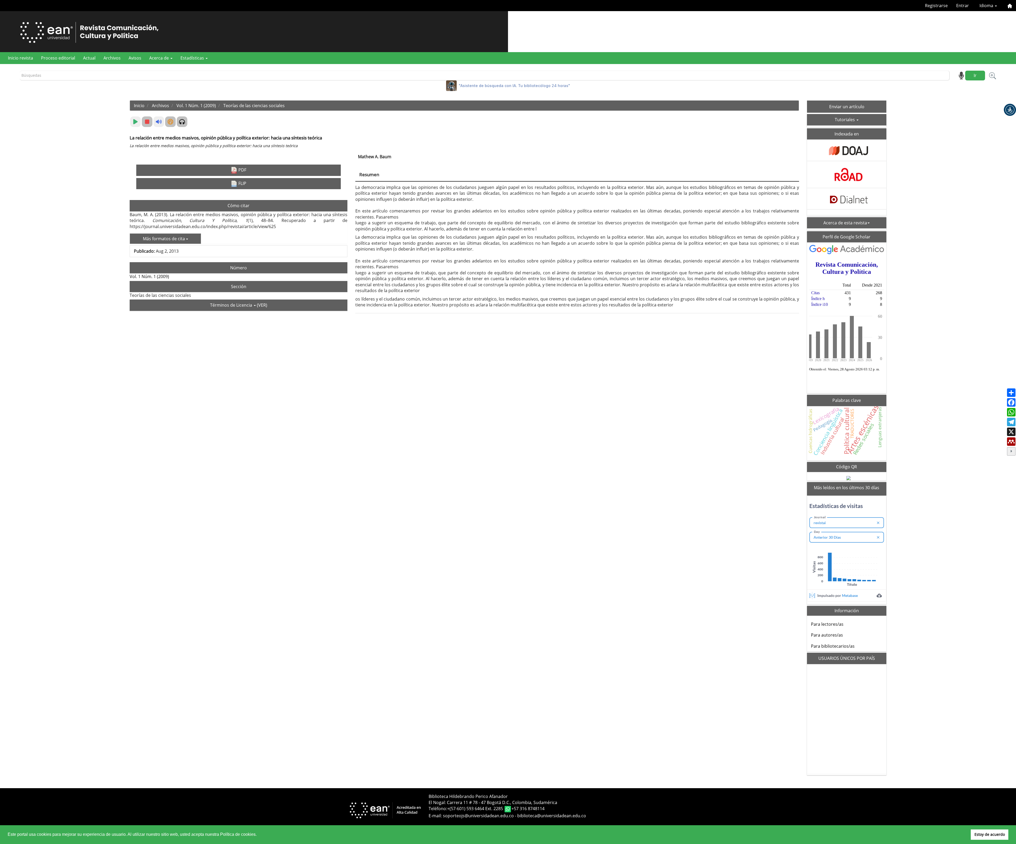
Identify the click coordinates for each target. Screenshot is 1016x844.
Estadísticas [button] (192, 58)
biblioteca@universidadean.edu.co (551, 816)
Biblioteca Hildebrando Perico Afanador (468, 796)
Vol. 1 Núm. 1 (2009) (196, 105)
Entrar (962, 5)
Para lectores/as (827, 624)
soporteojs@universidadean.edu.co (478, 816)
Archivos (112, 58)
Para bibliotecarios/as (833, 646)
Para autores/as (827, 635)
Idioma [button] (986, 5)
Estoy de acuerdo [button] (989, 834)
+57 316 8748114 (528, 808)
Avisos (135, 58)
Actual (89, 58)
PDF (241, 170)
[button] (1010, 110)
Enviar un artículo (846, 107)
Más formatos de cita (164, 239)
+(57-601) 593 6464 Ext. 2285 (475, 808)
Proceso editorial (58, 58)
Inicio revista (20, 58)
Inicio (139, 105)
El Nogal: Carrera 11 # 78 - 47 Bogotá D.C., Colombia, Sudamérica (493, 802)
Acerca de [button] (159, 58)
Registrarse (936, 5)
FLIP (241, 183)
